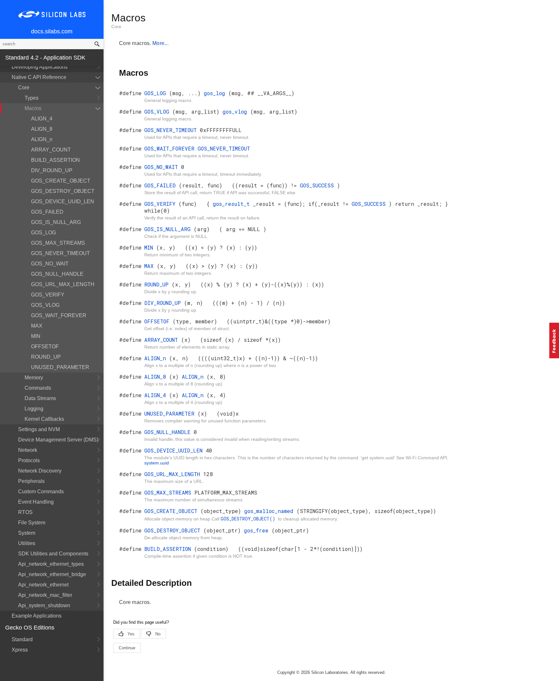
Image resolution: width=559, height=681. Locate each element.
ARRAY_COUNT (51, 149)
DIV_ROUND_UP (51, 170)
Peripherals (31, 481)
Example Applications (36, 616)
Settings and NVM (39, 429)
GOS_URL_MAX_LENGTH (62, 284)
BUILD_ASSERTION (55, 160)
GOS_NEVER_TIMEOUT (60, 253)
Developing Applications (40, 67)
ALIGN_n (41, 139)
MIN (35, 336)
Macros (33, 108)
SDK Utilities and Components (53, 553)
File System (31, 522)
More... (160, 43)
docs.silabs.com (51, 31)
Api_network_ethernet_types (51, 564)
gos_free (258, 530)
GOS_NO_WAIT (50, 263)
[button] (554, 340)
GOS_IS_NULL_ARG (56, 222)
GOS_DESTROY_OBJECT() (249, 519)
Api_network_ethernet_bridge (52, 574)
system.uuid (156, 462)
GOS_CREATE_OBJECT (60, 181)
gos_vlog (236, 111)
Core (23, 87)
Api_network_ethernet (43, 584)
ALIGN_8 (41, 129)
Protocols (29, 460)
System (26, 533)
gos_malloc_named (270, 511)
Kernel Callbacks (44, 419)
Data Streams (40, 398)
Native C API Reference (39, 77)
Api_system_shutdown (44, 605)
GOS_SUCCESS (318, 185)
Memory (34, 377)
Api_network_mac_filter (45, 595)
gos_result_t (233, 203)
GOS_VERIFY (47, 294)
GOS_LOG (43, 232)
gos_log (216, 93)
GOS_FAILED (47, 212)
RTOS (25, 512)
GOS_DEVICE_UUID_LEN (62, 201)
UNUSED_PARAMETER (60, 367)
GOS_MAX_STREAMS (58, 243)
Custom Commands (41, 491)
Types (31, 98)
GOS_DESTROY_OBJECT (62, 191)
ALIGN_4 (41, 118)
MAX (36, 326)
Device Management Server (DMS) (58, 439)
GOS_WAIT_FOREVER (58, 315)
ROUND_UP (46, 357)
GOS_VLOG (45, 305)
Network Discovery (39, 471)
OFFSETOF (45, 346)
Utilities (26, 543)
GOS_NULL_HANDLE (57, 274)
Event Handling (36, 502)
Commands (38, 388)
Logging (34, 408)
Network (27, 450)
